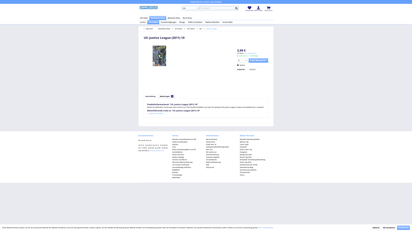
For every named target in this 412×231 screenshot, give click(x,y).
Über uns (209, 149)
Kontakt (175, 172)
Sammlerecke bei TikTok (248, 165)
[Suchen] (236, 8)
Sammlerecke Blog (246, 167)
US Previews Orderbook (180, 165)
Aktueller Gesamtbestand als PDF (184, 139)
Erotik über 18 (211, 144)
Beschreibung (150, 96)
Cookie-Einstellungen (179, 142)
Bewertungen (166, 96)
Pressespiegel (177, 175)
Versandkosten (211, 160)
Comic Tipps (244, 144)
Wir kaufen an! (211, 152)
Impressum (210, 167)
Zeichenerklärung (212, 155)
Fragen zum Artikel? (156, 113)
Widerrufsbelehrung (213, 162)
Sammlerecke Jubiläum (248, 170)
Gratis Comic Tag (246, 149)
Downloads (176, 177)
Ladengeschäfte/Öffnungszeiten (217, 147)
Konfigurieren (403, 228)
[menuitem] (210, 8)
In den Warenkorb (257, 60)
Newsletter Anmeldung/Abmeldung (252, 160)
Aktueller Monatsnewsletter (250, 139)
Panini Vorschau (178, 155)
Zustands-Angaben (213, 157)
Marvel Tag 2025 (246, 157)
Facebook (243, 147)
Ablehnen (376, 228)
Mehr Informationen (266, 228)
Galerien (175, 144)
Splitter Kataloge (178, 157)
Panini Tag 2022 (245, 162)
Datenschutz (210, 142)
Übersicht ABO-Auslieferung (182, 162)
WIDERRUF (176, 170)
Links (174, 147)
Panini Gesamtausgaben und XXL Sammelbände (184, 150)
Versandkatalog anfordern (181, 167)
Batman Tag (244, 142)
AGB (207, 165)
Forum (242, 175)
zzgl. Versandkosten (250, 53)
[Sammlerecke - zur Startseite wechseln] (148, 8)
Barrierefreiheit (211, 139)
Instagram (243, 152)
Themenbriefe (245, 172)
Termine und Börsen (179, 160)
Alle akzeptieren (389, 228)
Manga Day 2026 (246, 155)
